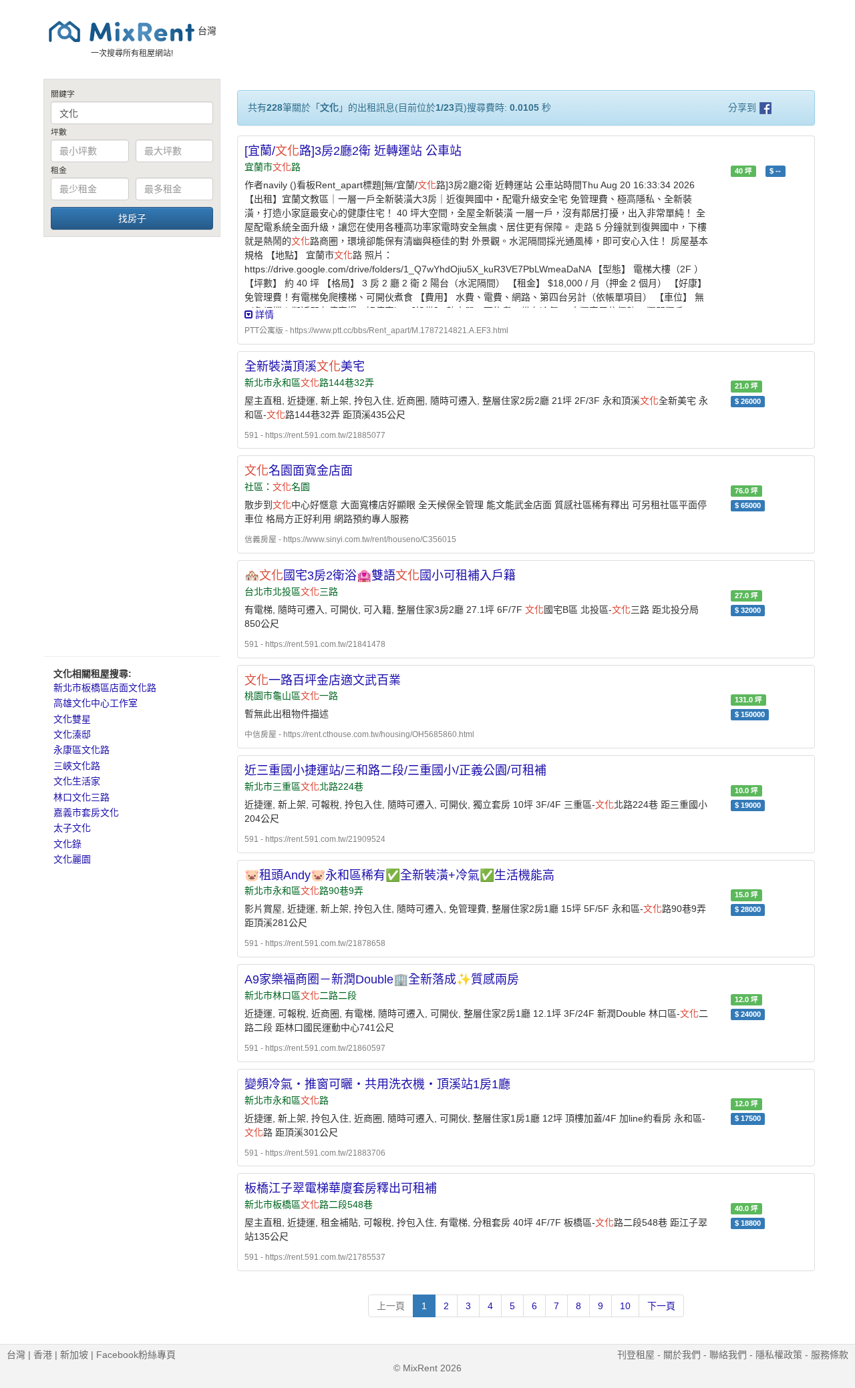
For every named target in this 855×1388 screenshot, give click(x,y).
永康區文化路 (81, 749)
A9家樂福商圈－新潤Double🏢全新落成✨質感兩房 (381, 979)
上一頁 (391, 1306)
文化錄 (67, 844)
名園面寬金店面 (298, 470)
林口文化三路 (81, 797)
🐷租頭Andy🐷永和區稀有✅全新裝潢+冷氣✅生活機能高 (399, 875)
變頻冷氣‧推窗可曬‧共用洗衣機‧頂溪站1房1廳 (377, 1084)
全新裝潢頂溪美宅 (304, 366)
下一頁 (661, 1306)
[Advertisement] (131, 446)
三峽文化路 (76, 765)
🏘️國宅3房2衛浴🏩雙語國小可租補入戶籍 (380, 575)
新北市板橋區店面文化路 (104, 687)
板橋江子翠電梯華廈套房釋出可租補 (340, 1188)
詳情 (263, 314)
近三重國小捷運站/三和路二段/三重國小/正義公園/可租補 (395, 770)
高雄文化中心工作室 (95, 703)
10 (625, 1306)
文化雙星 (72, 719)
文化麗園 (72, 859)
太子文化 (72, 828)
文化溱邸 (72, 734)
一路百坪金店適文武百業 (322, 680)
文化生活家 (76, 781)
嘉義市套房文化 (86, 812)
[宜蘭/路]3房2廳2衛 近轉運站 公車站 (353, 151)
